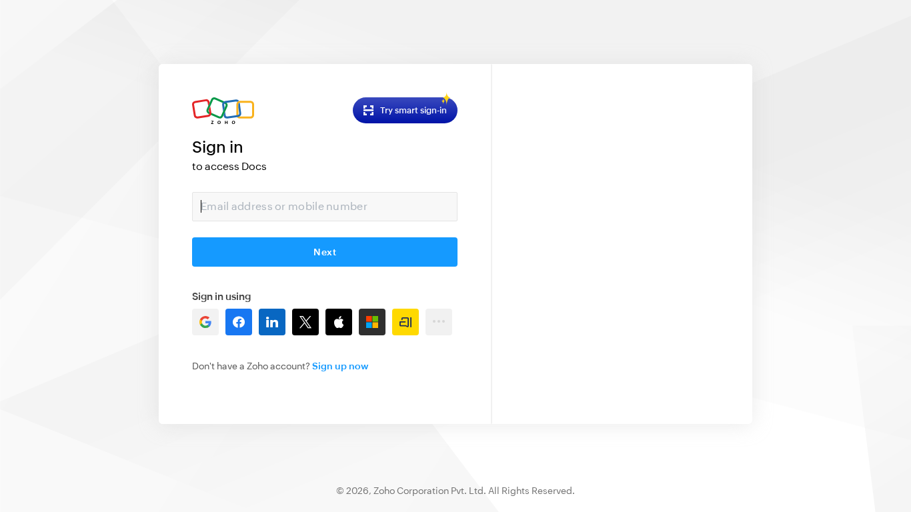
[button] (205, 322)
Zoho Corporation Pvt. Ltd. (429, 490)
